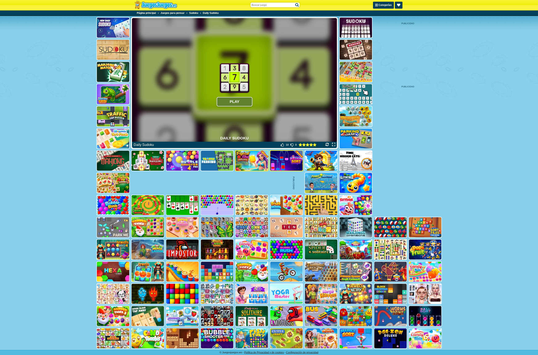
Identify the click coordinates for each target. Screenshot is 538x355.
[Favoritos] (398, 5)
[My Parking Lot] (356, 72)
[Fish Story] (252, 338)
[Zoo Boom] (356, 316)
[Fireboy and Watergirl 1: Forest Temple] (148, 293)
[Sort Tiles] (425, 227)
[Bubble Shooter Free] (217, 338)
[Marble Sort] (356, 338)
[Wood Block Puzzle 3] (182, 338)
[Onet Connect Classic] (252, 227)
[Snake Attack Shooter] (148, 205)
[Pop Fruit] (425, 249)
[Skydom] (356, 205)
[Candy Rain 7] (425, 271)
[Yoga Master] (286, 293)
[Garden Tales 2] (252, 271)
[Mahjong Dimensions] (356, 227)
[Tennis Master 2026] (321, 183)
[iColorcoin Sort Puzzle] (113, 138)
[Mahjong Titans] (390, 249)
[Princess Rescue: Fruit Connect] (356, 271)
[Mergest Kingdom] (356, 249)
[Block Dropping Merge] (390, 293)
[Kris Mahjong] (252, 205)
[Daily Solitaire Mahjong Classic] (148, 160)
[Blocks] (182, 293)
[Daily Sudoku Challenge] (356, 27)
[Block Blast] (217, 271)
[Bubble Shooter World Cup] (390, 227)
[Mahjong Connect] (321, 227)
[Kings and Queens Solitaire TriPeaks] (252, 293)
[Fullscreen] (333, 145)
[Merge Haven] (321, 293)
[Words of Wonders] (286, 227)
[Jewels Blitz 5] (356, 293)
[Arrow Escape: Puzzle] (321, 205)
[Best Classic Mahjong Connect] (113, 160)
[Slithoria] (356, 183)
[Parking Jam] (356, 138)
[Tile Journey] (182, 316)
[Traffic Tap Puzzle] (113, 116)
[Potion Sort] (286, 160)
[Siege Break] (321, 160)
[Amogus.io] (286, 316)
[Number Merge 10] (356, 94)
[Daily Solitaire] (252, 316)
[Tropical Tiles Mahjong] (252, 160)
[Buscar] (297, 5)
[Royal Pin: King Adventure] (390, 271)
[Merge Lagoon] (148, 249)
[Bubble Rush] (286, 249)
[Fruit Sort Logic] (217, 249)
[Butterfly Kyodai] (217, 227)
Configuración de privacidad (302, 352)
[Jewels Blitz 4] (113, 249)
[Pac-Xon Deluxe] (390, 338)
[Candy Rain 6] (425, 338)
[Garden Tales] (148, 227)
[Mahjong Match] (113, 72)
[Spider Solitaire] (321, 249)
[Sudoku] (113, 49)
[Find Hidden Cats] (356, 160)
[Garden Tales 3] (113, 316)
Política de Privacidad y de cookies (264, 352)
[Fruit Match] (286, 205)
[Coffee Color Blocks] (182, 271)
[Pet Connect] (217, 293)
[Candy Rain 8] (252, 249)
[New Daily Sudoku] (113, 27)
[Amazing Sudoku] (356, 49)
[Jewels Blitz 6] (148, 271)
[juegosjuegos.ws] (155, 5)
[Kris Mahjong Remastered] (113, 338)
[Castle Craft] (286, 338)
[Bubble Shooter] (217, 205)
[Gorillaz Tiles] (217, 316)
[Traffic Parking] (217, 160)
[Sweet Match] (182, 227)
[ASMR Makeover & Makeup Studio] (425, 293)
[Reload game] (327, 145)
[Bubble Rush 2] (113, 205)
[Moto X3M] (286, 271)
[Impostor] (182, 249)
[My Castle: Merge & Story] (321, 338)
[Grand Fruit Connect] (113, 183)
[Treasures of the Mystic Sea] (321, 271)
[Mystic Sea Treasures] (356, 116)
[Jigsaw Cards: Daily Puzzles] (113, 94)
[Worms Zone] (390, 316)
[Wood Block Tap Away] (148, 316)
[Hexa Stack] (113, 271)
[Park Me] (113, 227)
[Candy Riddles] (148, 338)
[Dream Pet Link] (113, 293)
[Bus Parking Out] (321, 316)
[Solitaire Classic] (182, 205)
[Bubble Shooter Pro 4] (182, 160)
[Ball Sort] (425, 316)
